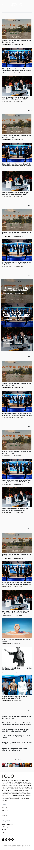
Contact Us (5, 810)
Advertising (5, 813)
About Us (4, 807)
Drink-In (4, 829)
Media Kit (4, 815)
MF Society (5, 827)
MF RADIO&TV (6, 835)
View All (30, 15)
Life (3, 832)
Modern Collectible (7, 824)
